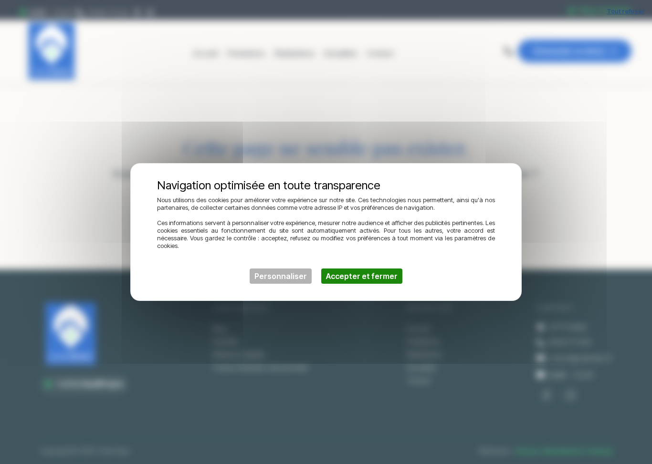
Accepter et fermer (362, 276)
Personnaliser (280, 276)
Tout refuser (626, 11)
